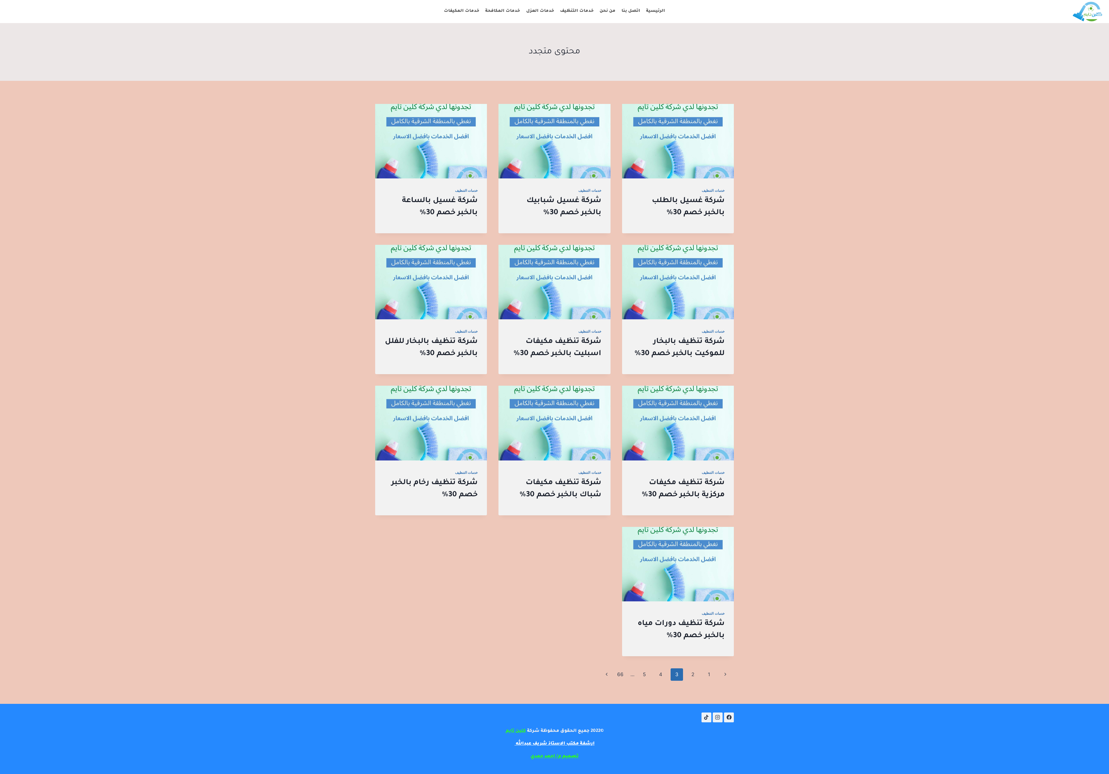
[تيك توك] (706, 717)
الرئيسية (655, 11)
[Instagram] (718, 717)
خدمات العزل (540, 11)
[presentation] (678, 141)
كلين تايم (516, 731)
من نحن (607, 11)
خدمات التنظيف (577, 11)
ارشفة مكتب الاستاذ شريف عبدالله (555, 743)
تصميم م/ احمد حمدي (555, 756)
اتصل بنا (631, 11)
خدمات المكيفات (461, 11)
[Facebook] (729, 717)
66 (620, 674)
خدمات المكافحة (502, 11)
